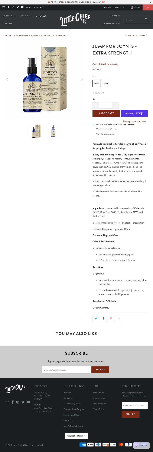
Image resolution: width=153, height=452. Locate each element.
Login (137, 7)
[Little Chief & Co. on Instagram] (13, 7)
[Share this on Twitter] (95, 318)
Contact (38, 7)
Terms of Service (99, 403)
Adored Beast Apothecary (105, 64)
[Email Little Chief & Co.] (3, 7)
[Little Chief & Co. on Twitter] (17, 7)
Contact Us (68, 398)
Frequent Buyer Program (74, 409)
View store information (105, 133)
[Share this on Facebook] (103, 318)
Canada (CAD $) (111, 7)
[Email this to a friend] (119, 318)
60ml (96, 83)
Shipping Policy (98, 398)
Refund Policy (98, 392)
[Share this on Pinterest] (111, 318)
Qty (93, 99)
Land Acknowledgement (73, 426)
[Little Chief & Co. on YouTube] (22, 7)
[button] (10, 16)
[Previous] (7, 79)
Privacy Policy (98, 409)
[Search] (146, 20)
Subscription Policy (71, 414)
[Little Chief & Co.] (75, 20)
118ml (106, 83)
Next (142, 35)
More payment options (134, 121)
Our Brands (68, 420)
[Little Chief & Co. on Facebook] (8, 7)
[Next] (81, 79)
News (28, 7)
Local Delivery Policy (72, 403)
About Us (67, 392)
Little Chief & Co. (20, 445)
